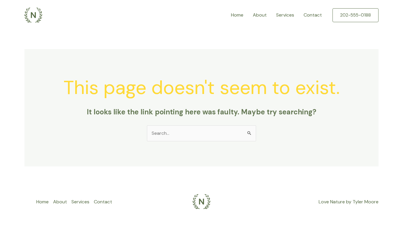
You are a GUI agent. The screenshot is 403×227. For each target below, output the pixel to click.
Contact (313, 15)
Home (237, 15)
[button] (355, 15)
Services (285, 15)
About (260, 15)
